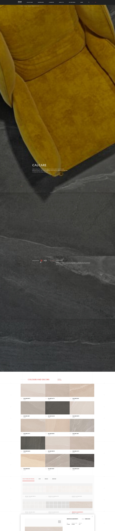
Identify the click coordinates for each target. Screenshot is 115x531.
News (81, 2)
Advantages (41, 2)
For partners (72, 2)
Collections (30, 2)
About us (61, 2)
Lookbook (51, 2)
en (95, 2)
